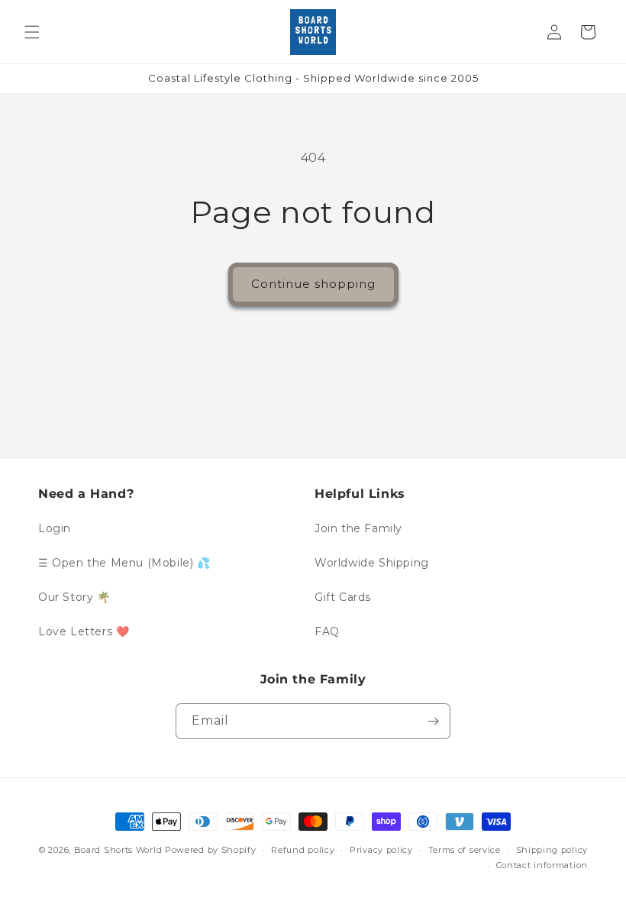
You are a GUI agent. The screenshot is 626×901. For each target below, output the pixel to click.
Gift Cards (343, 597)
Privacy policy (381, 849)
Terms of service (464, 849)
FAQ (327, 631)
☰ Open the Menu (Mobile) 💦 (124, 563)
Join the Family (358, 528)
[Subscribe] (433, 721)
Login (54, 528)
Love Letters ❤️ (83, 631)
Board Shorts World (118, 849)
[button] (32, 32)
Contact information (542, 865)
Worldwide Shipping (372, 563)
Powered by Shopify (211, 849)
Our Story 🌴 (74, 597)
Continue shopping (313, 283)
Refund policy (302, 849)
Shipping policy (552, 849)
